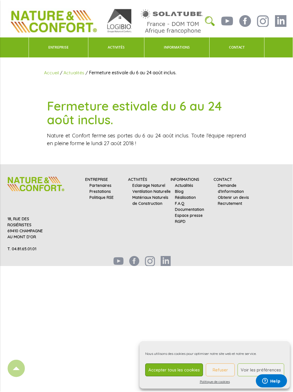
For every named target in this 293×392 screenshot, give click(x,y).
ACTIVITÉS (116, 47)
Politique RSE (101, 197)
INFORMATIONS (177, 47)
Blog (179, 191)
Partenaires (100, 185)
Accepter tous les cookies (174, 370)
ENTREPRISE (58, 47)
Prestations (100, 191)
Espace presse (189, 215)
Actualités (73, 72)
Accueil (51, 72)
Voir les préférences (261, 370)
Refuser (220, 370)
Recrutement (230, 203)
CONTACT (237, 47)
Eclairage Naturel (148, 185)
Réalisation (185, 197)
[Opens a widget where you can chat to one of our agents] (271, 381)
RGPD (180, 221)
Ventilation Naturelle (151, 191)
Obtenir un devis (233, 197)
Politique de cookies (215, 381)
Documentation (189, 209)
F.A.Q (179, 203)
